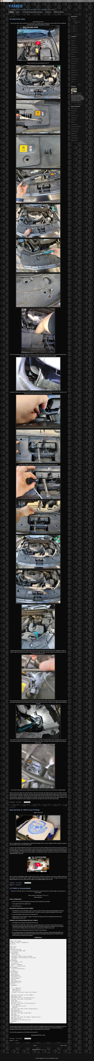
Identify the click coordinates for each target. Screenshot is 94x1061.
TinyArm (73, 77)
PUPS (17, 1040)
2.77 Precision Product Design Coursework (32, 12)
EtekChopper (74, 52)
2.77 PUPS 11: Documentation (20, 888)
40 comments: (19, 882)
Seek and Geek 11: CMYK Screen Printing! (24, 810)
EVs (72, 54)
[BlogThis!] (25, 802)
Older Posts (63, 1045)
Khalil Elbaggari (74, 131)
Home (11, 12)
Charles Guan (74, 117)
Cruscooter (73, 47)
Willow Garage (74, 140)
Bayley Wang (74, 110)
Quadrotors (73, 70)
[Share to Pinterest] (29, 802)
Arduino (73, 40)
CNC (72, 43)
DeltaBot (73, 49)
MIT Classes (74, 61)
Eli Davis (73, 122)
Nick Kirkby (73, 133)
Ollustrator (46, 1058)
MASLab (73, 56)
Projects (17, 12)
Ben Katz (73, 113)
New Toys (73, 63)
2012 (74, 31)
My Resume (48, 12)
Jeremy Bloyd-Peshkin (76, 126)
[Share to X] (27, 802)
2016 (74, 26)
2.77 (14, 884)
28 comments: (19, 1038)
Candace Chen (74, 115)
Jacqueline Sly (74, 124)
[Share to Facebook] (28, 802)
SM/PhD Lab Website (59, 12)
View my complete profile (76, 102)
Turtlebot (73, 79)
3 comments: (19, 802)
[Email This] (24, 802)
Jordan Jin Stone (75, 128)
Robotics (73, 72)
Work (72, 81)
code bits (73, 45)
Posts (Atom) (41, 1049)
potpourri (73, 65)
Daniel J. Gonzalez (77, 93)
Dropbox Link (45, 895)
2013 (74, 29)
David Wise (73, 119)
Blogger (56, 1058)
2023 (74, 18)
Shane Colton (74, 135)
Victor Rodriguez (74, 138)
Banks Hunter (74, 108)
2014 (74, 27)
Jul (74, 20)
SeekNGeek (18, 884)
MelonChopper (74, 58)
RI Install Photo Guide (17, 19)
